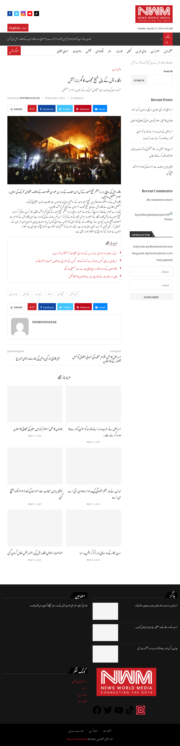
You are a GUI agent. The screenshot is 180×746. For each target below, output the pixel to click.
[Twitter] (16, 14)
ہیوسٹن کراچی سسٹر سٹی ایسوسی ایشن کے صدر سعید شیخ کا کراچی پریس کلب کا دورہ (58, 605)
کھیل (129, 51)
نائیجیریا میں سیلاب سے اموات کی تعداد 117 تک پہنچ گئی (36, 493)
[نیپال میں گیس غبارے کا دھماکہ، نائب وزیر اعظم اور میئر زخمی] (105, 653)
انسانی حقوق (62, 51)
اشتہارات (82, 701)
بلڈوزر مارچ (13, 293)
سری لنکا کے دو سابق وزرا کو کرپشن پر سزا (100, 552)
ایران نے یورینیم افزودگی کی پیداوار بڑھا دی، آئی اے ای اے (94, 493)
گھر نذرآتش (74, 293)
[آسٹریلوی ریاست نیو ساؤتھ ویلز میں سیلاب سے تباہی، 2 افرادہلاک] (105, 611)
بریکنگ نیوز (168, 39)
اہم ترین (155, 51)
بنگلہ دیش (26, 293)
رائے (84, 687)
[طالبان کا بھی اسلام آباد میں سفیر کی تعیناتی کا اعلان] (34, 404)
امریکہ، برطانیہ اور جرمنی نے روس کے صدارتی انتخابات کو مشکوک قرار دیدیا (85, 252)
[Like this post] (33, 108)
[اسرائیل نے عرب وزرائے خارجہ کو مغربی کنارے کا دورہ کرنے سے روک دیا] (93, 404)
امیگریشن (14, 50)
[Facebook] (9, 14)
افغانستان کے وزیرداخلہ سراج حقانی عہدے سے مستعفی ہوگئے (90, 268)
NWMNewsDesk (30, 97)
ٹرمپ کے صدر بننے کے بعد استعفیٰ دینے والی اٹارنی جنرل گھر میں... (156, 627)
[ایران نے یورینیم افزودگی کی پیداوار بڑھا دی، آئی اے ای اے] (93, 466)
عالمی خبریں (141, 51)
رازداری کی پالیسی (79, 681)
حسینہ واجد (38, 293)
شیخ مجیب (60, 293)
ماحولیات (77, 51)
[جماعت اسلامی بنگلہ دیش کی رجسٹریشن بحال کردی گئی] (34, 528)
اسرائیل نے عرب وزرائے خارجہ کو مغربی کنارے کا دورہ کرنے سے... (94, 431)
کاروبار (119, 51)
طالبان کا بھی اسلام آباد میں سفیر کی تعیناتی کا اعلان (38, 428)
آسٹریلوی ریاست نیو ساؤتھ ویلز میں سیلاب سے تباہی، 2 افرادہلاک (156, 605)
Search (168, 70)
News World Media (77, 738)
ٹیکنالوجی (99, 51)
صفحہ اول (168, 51)
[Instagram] (23, 14)
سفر (109, 51)
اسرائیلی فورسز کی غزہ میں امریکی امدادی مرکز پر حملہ (152, 109)
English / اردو (18, 27)
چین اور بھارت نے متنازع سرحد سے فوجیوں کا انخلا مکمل (93, 276)
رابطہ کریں (82, 694)
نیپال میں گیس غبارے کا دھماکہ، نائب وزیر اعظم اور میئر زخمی (157, 648)
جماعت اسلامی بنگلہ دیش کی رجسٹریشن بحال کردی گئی (35, 552)
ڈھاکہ (49, 293)
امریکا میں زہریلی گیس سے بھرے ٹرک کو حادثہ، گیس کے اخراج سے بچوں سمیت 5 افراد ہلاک (76, 260)
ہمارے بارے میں (76, 730)
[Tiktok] (36, 14)
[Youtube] (29, 14)
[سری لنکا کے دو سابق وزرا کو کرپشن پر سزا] (93, 528)
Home (169, 62)
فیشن (88, 51)
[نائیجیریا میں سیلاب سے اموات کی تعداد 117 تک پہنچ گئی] (34, 466)
